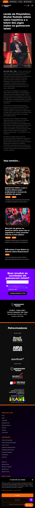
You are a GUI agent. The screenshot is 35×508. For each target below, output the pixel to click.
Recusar (17, 500)
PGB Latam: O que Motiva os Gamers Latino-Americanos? (17, 251)
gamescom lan (5, 469)
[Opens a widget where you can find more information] (28, 505)
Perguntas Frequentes (7, 452)
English (28, 6)
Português (25, 6)
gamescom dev (5, 464)
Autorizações (5, 454)
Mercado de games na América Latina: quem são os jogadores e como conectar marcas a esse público (17, 231)
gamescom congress (7, 466)
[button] (32, 480)
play (21, 1)
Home (3, 415)
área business (13, 1)
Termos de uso (17, 490)
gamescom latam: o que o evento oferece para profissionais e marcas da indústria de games (16, 191)
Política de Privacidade (7, 490)
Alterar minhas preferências (17, 504)
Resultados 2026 (5, 423)
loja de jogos (28, 1)
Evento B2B (4, 420)
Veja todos (4, 457)
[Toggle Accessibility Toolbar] (31, 500)
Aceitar (17, 495)
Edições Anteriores (6, 425)
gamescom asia (5, 471)
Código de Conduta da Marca (8, 447)
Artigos (14, 197)
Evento (3, 418)
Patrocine (4, 430)
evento (5, 1)
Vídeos (7, 254)
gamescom (4, 462)
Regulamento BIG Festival (8, 450)
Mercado (8, 197)
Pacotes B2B (5, 432)
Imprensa (4, 427)
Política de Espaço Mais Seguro (9, 442)
